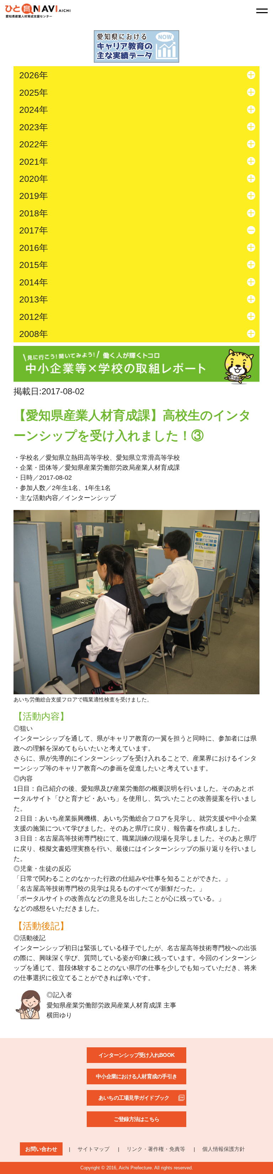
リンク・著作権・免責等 (156, 1149)
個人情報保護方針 (223, 1149)
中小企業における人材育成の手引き (136, 1076)
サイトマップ (93, 1149)
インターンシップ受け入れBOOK (136, 1055)
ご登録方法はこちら (136, 1119)
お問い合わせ (41, 1149)
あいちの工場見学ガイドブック (134, 1098)
